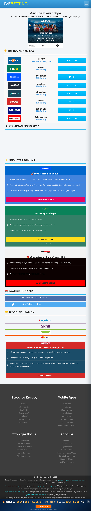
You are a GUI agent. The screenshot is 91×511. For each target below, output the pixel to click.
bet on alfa (41, 109)
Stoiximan (41, 76)
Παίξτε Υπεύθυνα (67, 462)
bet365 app (67, 407)
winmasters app (67, 419)
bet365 (41, 67)
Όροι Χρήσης (67, 447)
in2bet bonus (24, 440)
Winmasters (41, 117)
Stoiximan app (66, 410)
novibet (41, 84)
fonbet (41, 100)
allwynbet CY (24, 407)
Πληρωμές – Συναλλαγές (66, 453)
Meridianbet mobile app (67, 425)
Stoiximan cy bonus (24, 447)
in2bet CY (24, 404)
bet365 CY (24, 410)
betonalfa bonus (24, 453)
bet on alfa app (67, 422)
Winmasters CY (24, 419)
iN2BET (41, 59)
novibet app (66, 416)
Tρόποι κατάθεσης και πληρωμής (36, 495)
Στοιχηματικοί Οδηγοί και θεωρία (14, 492)
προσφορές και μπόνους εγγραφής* (44, 486)
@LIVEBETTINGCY (31, 304)
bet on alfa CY (24, 422)
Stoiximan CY (24, 413)
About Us (66, 440)
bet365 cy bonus (24, 444)
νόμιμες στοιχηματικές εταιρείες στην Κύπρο (71, 480)
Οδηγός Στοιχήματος (67, 456)
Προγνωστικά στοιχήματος (13, 486)
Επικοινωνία (67, 444)
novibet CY (24, 416)
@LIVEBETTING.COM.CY (34, 297)
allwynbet (41, 92)
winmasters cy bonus (24, 450)
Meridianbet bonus (24, 456)
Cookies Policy (66, 450)
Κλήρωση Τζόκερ (66, 459)
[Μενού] (86, 4)
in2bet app (67, 404)
